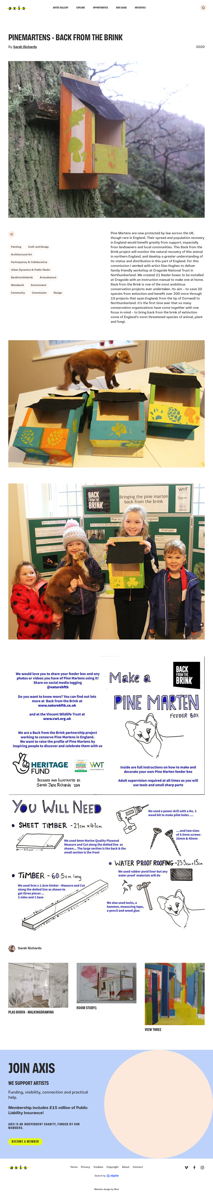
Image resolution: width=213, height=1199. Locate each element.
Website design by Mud (106, 1189)
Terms (74, 1167)
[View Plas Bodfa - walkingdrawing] (38, 989)
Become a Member (25, 1141)
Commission (39, 293)
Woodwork (17, 285)
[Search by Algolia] (106, 1176)
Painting (16, 247)
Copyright (112, 1167)
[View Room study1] (106, 987)
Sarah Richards (25, 47)
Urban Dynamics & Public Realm (30, 270)
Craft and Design (38, 247)
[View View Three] (175, 998)
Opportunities (100, 7)
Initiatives (140, 7)
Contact (138, 1167)
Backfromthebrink (22, 277)
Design (58, 293)
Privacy (85, 1167)
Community (18, 293)
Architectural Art (21, 254)
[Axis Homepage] (17, 8)
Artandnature (48, 277)
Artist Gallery (60, 7)
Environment (38, 285)
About (125, 1167)
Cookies (98, 1167)
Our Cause (121, 7)
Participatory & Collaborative (29, 262)
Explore (80, 7)
